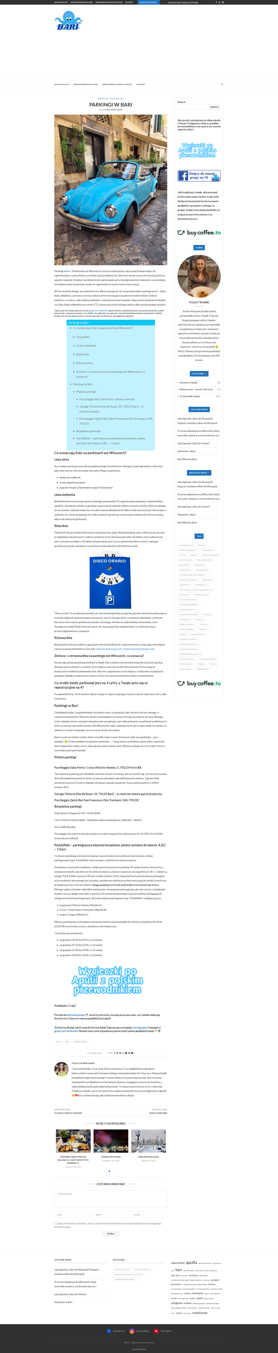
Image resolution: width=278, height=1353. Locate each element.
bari (67, 1042)
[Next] (165, 2)
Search (181, 102)
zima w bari (185, 669)
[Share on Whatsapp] (123, 1053)
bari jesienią (185, 560)
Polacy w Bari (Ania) (113, 109)
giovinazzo (201, 585)
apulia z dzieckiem (188, 550)
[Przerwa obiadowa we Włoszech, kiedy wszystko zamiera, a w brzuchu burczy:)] (73, 1141)
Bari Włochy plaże (187, 459)
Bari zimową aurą (148, 1157)
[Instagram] (219, 2)
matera (207, 615)
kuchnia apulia (201, 595)
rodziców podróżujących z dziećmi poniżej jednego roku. (125, 648)
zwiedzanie (202, 669)
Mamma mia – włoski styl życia (200, 389)
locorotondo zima (189, 615)
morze (199, 619)
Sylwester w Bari (111, 1157)
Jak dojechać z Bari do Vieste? (194, 443)
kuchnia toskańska (188, 605)
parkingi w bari (80, 1042)
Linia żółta (83, 337)
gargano (184, 585)
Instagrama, (139, 1027)
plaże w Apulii (198, 634)
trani (201, 664)
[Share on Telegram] (126, 1053)
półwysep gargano (188, 649)
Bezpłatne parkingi (88, 431)
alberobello (186, 545)
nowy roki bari (187, 624)
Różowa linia (84, 363)
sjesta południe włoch (190, 654)
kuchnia (184, 595)
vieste (213, 664)
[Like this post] (111, 1053)
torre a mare (186, 664)
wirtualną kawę (76, 1014)
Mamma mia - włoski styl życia (129, 1274)
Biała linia (82, 354)
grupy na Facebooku (98, 310)
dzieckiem (207, 580)
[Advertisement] (139, 52)
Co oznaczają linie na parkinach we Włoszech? (102, 328)
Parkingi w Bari (83, 384)
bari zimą (199, 565)
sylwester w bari (207, 659)
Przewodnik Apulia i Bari (82, 2)
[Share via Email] (132, 1053)
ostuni (204, 624)
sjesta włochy (186, 659)
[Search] (222, 84)
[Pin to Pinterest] (120, 1053)
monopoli (184, 619)
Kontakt (129, 2)
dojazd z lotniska (188, 580)
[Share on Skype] (129, 1053)
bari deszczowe (210, 555)
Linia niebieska (86, 345)
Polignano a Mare (198, 123)
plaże (182, 634)
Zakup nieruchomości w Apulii (108, 2)
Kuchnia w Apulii (200, 382)
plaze (203, 629)
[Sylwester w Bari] (111, 1141)
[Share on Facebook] (114, 1053)
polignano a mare (188, 639)
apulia (202, 545)
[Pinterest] (223, 2)
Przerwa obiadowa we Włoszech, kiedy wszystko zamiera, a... (73, 1160)
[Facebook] (216, 2)
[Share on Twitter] (117, 1053)
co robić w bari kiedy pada (191, 575)
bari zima (184, 565)
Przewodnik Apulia (200, 396)
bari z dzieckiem (205, 560)
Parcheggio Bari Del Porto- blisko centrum (107, 399)
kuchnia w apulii (187, 609)
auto (58, 1042)
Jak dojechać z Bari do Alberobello (196, 590)
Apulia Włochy (61, 2)
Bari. (68, 271)
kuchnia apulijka (187, 600)
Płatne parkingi (86, 391)
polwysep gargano (188, 644)
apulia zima (208, 550)
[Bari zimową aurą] (148, 1141)
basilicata (184, 570)
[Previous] (163, 2)
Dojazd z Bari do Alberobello (182, 2)
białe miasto (201, 570)
